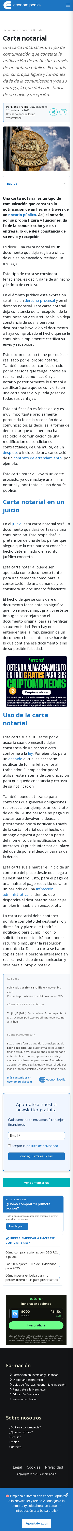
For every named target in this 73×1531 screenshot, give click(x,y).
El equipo (15, 1437)
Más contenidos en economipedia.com (19, 1079)
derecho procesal (39, 300)
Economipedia (47, 1474)
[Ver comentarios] (63, 112)
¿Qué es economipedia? (25, 1427)
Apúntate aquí (36, 1523)
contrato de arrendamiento (38, 458)
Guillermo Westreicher (20, 115)
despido (10, 452)
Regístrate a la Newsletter (30, 1389)
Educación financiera (26, 1394)
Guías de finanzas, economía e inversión (39, 1384)
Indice (12, 183)
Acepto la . (35, 1146)
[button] (68, 5)
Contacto (15, 1447)
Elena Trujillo (19, 106)
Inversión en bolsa (24, 1399)
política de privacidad (42, 1146)
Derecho (38, 30)
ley (30, 753)
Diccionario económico (17, 30)
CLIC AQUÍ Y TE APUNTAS (36, 1156)
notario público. (22, 214)
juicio (16, 523)
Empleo (14, 1442)
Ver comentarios (36, 1182)
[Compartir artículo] (53, 112)
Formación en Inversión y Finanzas (35, 1375)
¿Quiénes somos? (21, 1432)
